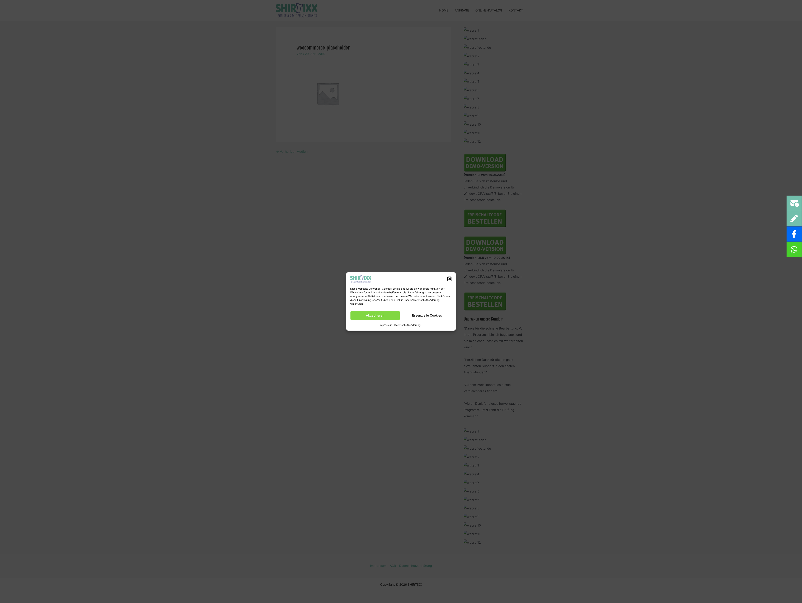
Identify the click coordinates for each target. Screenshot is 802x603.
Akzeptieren (375, 315)
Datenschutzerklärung (407, 324)
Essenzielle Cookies (427, 315)
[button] (450, 279)
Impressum (386, 324)
